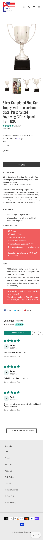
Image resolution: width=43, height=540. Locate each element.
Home (7, 452)
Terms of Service (11, 490)
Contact (8, 483)
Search (7, 458)
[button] (8, 126)
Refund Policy (10, 496)
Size (4, 141)
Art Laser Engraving (24, 532)
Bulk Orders (9, 477)
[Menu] (38, 7)
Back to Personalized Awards (23, 430)
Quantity (5, 151)
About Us (8, 471)
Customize (21, 165)
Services (8, 464)
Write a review (17, 333)
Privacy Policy (10, 502)
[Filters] (34, 333)
